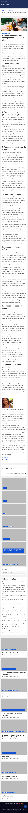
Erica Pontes (14, 696)
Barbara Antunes (15, 654)
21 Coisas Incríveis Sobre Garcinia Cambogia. (13, 633)
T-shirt (5, 488)
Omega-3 (18, 731)
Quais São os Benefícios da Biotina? (10, 618)
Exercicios (5, 690)
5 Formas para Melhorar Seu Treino (10, 630)
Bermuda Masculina (8, 526)
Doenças (4, 33)
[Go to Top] (25, 806)
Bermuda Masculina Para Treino (10, 564)
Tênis (5, 513)
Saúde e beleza (15, 690)
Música (9, 7)
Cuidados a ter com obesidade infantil (15, 473)
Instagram (6, 459)
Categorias (4, 569)
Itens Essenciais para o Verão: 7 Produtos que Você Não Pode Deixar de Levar (15, 467)
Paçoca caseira (6, 756)
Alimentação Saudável (7, 649)
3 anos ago (6, 654)
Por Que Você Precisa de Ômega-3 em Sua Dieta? (14, 621)
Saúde (6, 1)
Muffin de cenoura (7, 796)
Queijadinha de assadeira (9, 776)
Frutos (19, 710)
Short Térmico (7, 539)
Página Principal (9, 803)
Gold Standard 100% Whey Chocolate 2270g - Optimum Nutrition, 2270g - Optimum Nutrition (13, 550)
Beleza (7, 4)
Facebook (6, 457)
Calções (5, 500)
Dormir (5, 7)
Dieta (2, 7)
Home (2, 1)
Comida (15, 710)
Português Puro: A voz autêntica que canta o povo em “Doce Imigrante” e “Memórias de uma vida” (13, 591)
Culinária (3, 4)
